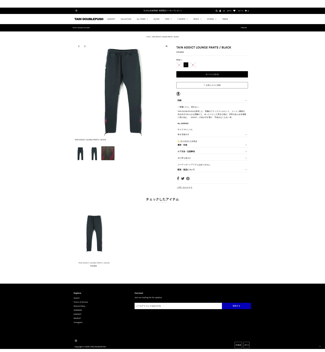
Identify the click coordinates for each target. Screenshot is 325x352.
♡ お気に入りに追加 (212, 85)
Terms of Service (81, 302)
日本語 (238, 345)
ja (224, 11)
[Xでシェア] (182, 179)
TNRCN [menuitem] (225, 19)
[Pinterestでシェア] (188, 179)
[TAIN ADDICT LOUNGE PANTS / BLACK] (178, 94)
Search (77, 298)
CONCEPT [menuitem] (111, 19)
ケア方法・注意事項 (186, 151)
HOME (148, 37)
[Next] (85, 46)
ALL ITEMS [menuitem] (141, 19)
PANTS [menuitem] (196, 19)
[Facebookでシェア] (178, 179)
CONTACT (78, 314)
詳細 (179, 100)
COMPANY (78, 310)
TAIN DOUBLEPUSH (81, 28)
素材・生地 (182, 145)
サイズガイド (183, 134)
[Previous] (79, 46)
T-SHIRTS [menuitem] (181, 19)
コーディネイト (184, 158)
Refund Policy (79, 306)
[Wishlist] (234, 11)
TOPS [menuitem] (167, 19)
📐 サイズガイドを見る (187, 141)
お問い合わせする (184, 187)
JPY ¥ (229, 11)
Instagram (78, 322)
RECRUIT (77, 318)
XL (193, 65)
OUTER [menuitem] (156, 19)
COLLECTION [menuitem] (126, 19)
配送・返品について (186, 169)
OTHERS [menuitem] (210, 19)
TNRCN (244, 28)
